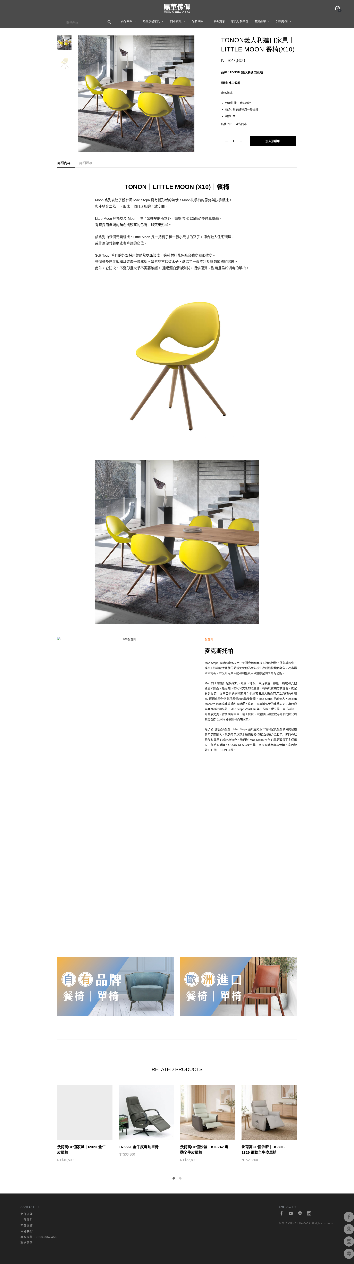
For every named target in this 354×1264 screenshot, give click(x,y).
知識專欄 (282, 21)
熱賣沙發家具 (151, 21)
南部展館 (26, 1225)
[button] (135, 21)
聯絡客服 (26, 1242)
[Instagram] (309, 1213)
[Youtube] (290, 1213)
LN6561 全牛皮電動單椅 (139, 1147)
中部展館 (26, 1219)
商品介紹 (126, 21)
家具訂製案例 (239, 21)
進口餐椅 (234, 82)
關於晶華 (260, 21)
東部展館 (26, 1231)
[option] (136, 93)
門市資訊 (176, 21)
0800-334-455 (46, 1237)
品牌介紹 (197, 21)
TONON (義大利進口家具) (246, 72)
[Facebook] (281, 1213)
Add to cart (273, 141)
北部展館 (26, 1214)
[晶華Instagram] (349, 1241)
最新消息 (219, 21)
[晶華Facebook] (349, 1217)
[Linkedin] (300, 1213)
